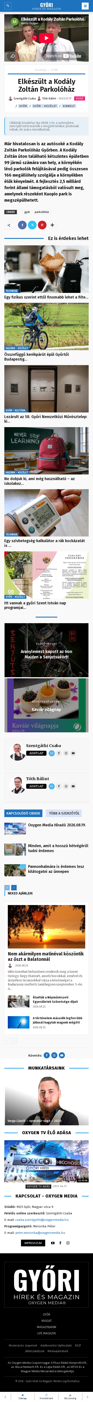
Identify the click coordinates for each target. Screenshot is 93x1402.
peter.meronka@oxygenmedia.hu (40, 1233)
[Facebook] (22, 225)
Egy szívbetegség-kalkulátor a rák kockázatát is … (44, 543)
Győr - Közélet (45, 106)
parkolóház (42, 212)
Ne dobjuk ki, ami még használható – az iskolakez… (39, 481)
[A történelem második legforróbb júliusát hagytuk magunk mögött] (18, 1022)
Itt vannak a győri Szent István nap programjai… (35, 605)
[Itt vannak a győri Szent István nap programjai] (46, 575)
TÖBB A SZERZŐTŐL (64, 813)
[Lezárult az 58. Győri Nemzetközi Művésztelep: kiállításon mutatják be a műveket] (46, 388)
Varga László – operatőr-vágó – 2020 (34, 1121)
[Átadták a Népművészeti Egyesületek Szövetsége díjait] (18, 1001)
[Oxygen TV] (46, 1161)
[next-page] (14, 887)
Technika (11, 290)
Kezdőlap (41, 70)
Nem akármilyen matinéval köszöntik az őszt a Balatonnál (46, 956)
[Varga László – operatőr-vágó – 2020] (46, 1100)
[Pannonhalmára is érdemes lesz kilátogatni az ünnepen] (15, 870)
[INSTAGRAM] (68, 1243)
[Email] (52, 753)
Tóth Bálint (37, 778)
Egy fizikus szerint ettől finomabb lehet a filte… (46, 297)
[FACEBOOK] (60, 1243)
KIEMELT (69, 106)
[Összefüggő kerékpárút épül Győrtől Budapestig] (46, 326)
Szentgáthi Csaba (43, 745)
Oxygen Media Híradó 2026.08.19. (57, 825)
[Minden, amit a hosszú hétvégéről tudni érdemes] (15, 849)
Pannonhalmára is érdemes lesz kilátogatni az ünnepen (56, 869)
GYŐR (54, 70)
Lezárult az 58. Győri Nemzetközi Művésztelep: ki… (45, 419)
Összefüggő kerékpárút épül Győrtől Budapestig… (36, 357)
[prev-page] (7, 887)
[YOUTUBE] (52, 1243)
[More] (52, 225)
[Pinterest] (42, 225)
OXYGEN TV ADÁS (38, 1186)
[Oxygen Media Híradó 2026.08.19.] (15, 829)
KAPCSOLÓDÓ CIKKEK (23, 813)
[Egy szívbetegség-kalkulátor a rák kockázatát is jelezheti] (46, 513)
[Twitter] (32, 225)
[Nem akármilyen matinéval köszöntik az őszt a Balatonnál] (46, 927)
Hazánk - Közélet (17, 348)
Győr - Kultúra (15, 410)
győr (27, 212)
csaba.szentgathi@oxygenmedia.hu (42, 1220)
